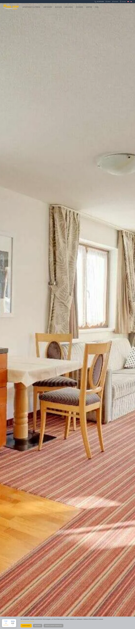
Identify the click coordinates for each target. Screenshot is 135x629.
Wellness (69, 7)
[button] (9, 623)
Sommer (79, 7)
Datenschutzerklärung (27, 621)
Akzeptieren (26, 625)
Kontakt (116, 1)
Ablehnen (38, 625)
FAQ (96, 7)
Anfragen (47, 7)
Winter (89, 7)
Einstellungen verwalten (53, 625)
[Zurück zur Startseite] (11, 7)
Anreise (124, 1)
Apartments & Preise (31, 7)
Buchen (58, 7)
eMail (109, 1)
